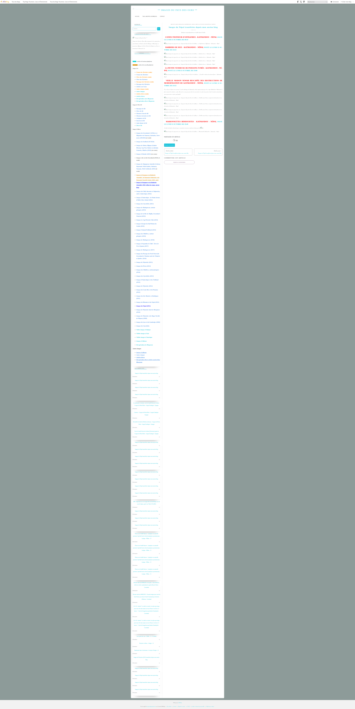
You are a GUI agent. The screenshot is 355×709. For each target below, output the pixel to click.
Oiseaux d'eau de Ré (142, 113)
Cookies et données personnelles (198, 706)
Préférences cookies (210, 706)
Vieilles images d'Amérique (144, 337)
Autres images (140, 91)
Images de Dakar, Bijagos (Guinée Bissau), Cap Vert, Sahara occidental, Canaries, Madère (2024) (147, 148)
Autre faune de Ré (141, 123)
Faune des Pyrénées (142, 74)
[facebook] (298, 2)
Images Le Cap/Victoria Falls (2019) (147, 220)
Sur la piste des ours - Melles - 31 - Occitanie (146, 636)
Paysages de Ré (141, 108)
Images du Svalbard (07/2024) (145, 141)
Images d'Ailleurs (141, 341)
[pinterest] (304, 2)
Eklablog (180, 702)
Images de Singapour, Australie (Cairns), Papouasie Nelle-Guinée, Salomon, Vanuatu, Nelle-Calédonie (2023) (148, 166)
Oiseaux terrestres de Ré (143, 116)
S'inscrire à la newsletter (169, 145)
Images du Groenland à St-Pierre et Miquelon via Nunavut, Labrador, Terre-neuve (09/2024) (148, 135)
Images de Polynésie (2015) (144, 262)
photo (197, 24)
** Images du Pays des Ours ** (177, 10)
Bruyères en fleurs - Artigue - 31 (146, 643)
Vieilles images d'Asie (142, 333)
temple (213, 24)
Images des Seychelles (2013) (145, 276)
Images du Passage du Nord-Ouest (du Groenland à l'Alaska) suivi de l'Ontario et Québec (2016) (148, 256)
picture (201, 24)
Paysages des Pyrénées (143, 84)
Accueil (137, 16)
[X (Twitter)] (301, 2)
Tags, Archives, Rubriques (149, 16)
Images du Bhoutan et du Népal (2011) (147, 302)
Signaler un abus (181, 706)
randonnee (207, 24)
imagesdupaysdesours (151, 706)
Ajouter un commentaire (179, 162)
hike (176, 24)
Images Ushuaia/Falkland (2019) (146, 230)
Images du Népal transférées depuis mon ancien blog (146, 373)
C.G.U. (188, 706)
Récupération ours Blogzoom (144, 98)
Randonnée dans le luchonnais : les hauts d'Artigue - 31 (146, 650)
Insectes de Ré (140, 120)
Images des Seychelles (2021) (145, 204)
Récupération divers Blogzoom (145, 101)
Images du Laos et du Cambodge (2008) (148, 322)
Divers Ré (139, 125)
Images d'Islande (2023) (143, 154)
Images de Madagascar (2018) (145, 240)
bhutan (173, 24)
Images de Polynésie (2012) (144, 286)
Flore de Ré (139, 111)
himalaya (181, 24)
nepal (193, 24)
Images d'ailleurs (141, 352)
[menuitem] (137, 16)
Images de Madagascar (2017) (145, 250)
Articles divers (140, 96)
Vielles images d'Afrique (143, 329)
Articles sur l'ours (141, 86)
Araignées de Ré (141, 118)
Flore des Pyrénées (142, 79)
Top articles (169, 706)
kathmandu (188, 24)
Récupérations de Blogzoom (144, 345)
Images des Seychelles (142, 326)
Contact (162, 16)
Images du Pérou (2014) (143, 266)
